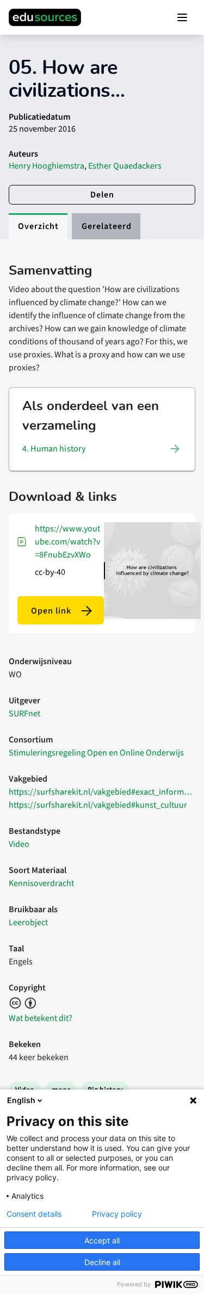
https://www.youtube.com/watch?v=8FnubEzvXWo (67, 542)
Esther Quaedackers (125, 166)
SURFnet (24, 714)
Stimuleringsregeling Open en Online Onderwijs (96, 753)
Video (19, 844)
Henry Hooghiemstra (46, 166)
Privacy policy (117, 1214)
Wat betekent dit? (40, 1018)
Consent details (34, 1214)
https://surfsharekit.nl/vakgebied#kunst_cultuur (98, 805)
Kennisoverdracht (41, 883)
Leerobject (28, 922)
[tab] (38, 226)
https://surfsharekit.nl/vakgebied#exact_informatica (102, 792)
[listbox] (102, 449)
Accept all (102, 1240)
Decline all (102, 1262)
